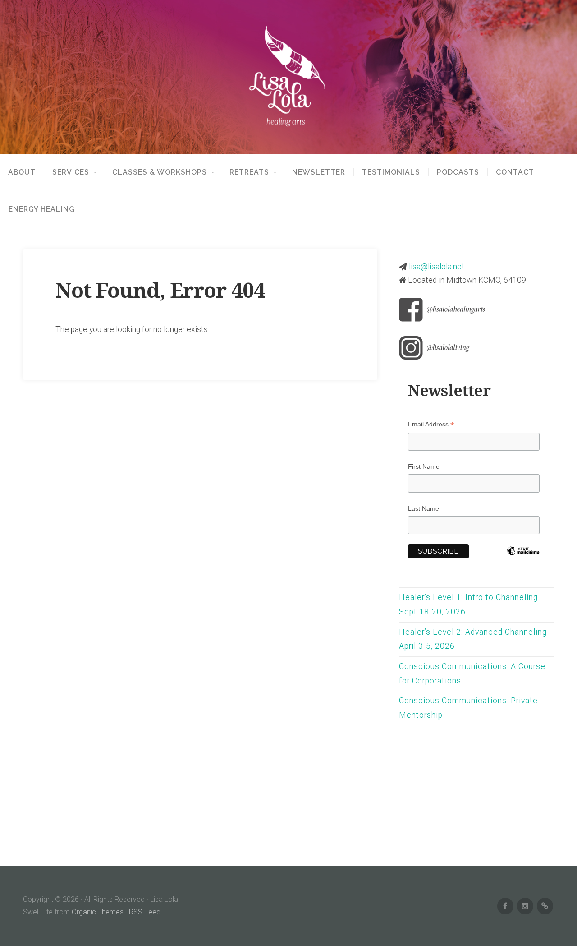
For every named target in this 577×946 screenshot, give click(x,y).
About (22, 172)
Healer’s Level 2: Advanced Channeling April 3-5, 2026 (473, 639)
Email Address (431, 424)
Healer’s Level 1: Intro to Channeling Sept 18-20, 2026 (468, 604)
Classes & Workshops (159, 172)
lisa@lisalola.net (436, 266)
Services (70, 172)
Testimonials (391, 172)
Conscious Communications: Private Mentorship (468, 708)
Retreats (249, 172)
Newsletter (318, 172)
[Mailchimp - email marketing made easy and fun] (523, 562)
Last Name (423, 508)
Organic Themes (98, 912)
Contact (515, 172)
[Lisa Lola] (288, 77)
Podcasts (458, 172)
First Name (424, 466)
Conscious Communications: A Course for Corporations (472, 673)
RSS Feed (144, 912)
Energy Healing (42, 209)
